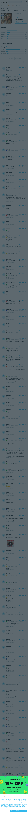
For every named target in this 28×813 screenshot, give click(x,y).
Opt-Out (18, 810)
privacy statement (7, 802)
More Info (24, 810)
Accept (12, 810)
